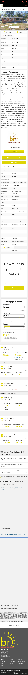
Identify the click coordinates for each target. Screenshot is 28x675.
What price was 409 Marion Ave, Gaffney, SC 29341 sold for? (13, 459)
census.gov (5, 430)
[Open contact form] (26, 1)
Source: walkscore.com (5, 528)
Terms (9, 672)
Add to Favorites (8, 35)
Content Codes (3, 477)
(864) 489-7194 (14, 147)
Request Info (21, 32)
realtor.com (21, 621)
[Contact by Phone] (23, 1)
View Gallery (15, 27)
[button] (1, 20)
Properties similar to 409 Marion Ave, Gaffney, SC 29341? (13, 465)
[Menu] (26, 5)
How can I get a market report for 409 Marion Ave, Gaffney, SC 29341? (13, 471)
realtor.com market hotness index (9, 362)
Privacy (13, 672)
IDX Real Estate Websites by (7, 670)
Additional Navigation (14, 625)
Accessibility (3, 672)
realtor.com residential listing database (10, 413)
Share (15, 162)
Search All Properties (15, 158)
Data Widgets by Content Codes (20, 673)
